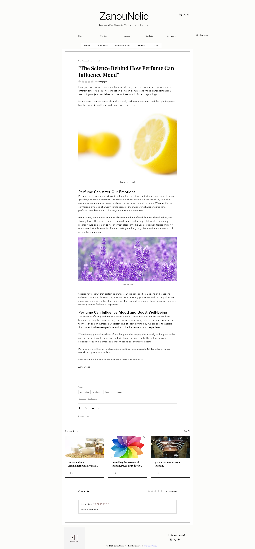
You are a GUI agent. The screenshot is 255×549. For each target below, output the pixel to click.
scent (120, 392)
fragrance (109, 392)
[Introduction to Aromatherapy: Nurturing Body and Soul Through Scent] (84, 447)
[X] (184, 14)
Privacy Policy (150, 546)
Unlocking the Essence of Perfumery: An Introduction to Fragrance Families (127, 464)
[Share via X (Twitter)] (86, 408)
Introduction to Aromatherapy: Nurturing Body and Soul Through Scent (82, 464)
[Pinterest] (188, 14)
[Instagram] (180, 14)
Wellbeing (92, 399)
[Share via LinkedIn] (92, 408)
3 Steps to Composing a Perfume (167, 464)
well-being (84, 392)
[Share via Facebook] (79, 408)
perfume (97, 392)
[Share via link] (99, 408)
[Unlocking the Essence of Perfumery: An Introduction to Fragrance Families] (127, 447)
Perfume (82, 399)
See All (187, 431)
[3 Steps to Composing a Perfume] (170, 447)
